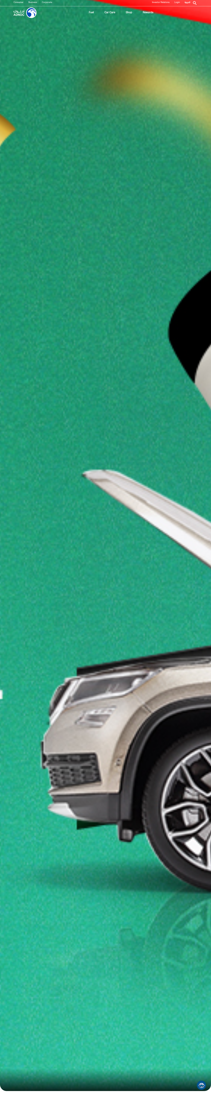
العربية (187, 2)
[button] (201, 1085)
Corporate (47, 2)
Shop (129, 12)
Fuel (91, 12)
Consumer (19, 2)
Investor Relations (161, 2)
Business (32, 2)
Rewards (148, 12)
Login (177, 2)
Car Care (110, 12)
